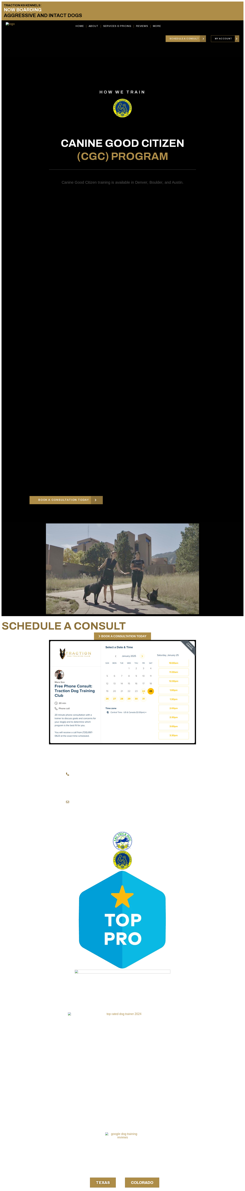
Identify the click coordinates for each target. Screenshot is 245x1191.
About (93, 26)
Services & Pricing (117, 26)
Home (80, 26)
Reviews (142, 26)
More (157, 26)
